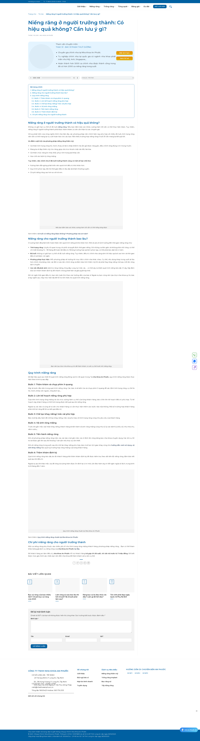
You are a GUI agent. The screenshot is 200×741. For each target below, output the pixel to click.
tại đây (77, 549)
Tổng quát (122, 6)
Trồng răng (109, 6)
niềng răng (62, 127)
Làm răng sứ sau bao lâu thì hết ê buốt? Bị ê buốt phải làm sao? (67, 597)
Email (67, 636)
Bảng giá (135, 6)
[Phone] (194, 355)
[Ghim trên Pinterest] (84, 563)
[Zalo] (194, 361)
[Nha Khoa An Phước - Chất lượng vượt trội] (35, 6)
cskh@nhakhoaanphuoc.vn (42, 687)
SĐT (101, 636)
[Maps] (194, 367)
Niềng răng (94, 6)
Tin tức (41, 14)
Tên (32, 636)
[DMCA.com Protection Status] (110, 707)
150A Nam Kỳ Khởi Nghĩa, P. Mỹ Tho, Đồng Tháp (53, 685)
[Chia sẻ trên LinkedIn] (88, 563)
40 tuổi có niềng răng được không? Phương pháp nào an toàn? (62, 234)
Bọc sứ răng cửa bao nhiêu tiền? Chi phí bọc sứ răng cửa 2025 (39, 597)
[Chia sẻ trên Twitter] (77, 563)
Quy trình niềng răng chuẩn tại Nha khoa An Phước (57, 537)
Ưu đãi (146, 6)
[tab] (130, 673)
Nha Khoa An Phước (46, 35)
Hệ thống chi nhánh (34, 1)
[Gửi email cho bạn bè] (81, 563)
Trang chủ (32, 14)
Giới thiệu (81, 6)
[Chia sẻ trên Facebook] (74, 563)
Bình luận (35, 618)
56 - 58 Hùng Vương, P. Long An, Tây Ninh (50, 682)
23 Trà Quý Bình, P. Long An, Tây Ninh (49, 678)
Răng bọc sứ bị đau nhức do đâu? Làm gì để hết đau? (94, 596)
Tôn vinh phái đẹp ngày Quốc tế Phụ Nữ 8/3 (120, 596)
